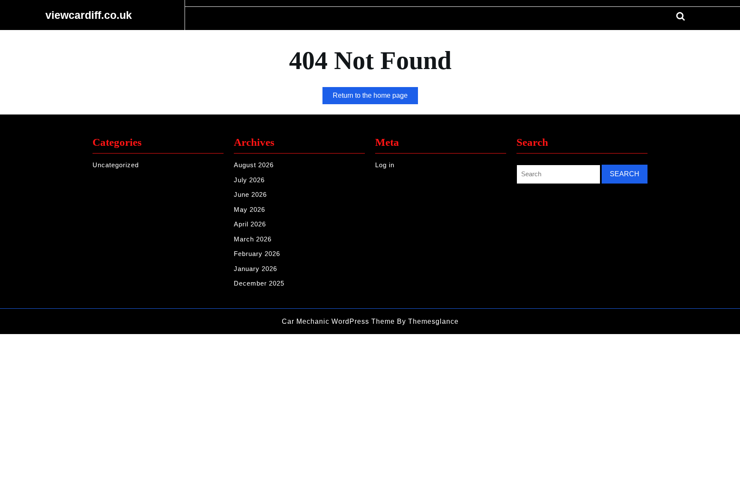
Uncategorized (115, 165)
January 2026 (255, 268)
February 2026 (257, 253)
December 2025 (259, 283)
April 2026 (250, 224)
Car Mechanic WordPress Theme (338, 321)
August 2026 (254, 165)
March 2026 (253, 239)
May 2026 (249, 209)
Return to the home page (375, 97)
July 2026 (249, 180)
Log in (384, 165)
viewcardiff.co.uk (88, 15)
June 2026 (250, 194)
